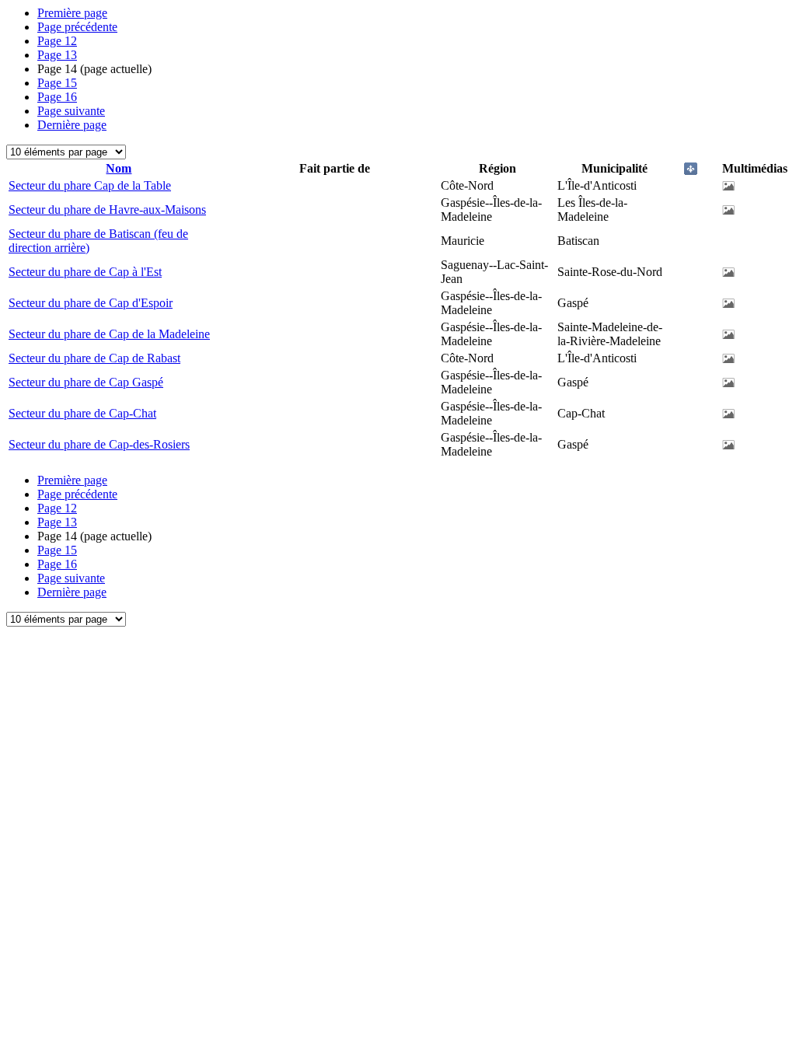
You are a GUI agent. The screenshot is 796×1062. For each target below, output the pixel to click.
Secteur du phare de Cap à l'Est (85, 271)
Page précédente (77, 26)
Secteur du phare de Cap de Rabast (94, 358)
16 (57, 96)
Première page (72, 12)
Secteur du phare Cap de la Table (90, 185)
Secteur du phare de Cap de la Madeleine (109, 334)
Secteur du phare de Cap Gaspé (86, 382)
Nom (118, 168)
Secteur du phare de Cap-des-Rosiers (99, 444)
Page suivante (71, 110)
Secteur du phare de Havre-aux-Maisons (107, 209)
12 (57, 40)
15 (57, 82)
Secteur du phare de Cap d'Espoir (91, 302)
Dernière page (71, 124)
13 (57, 54)
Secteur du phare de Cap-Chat (82, 413)
